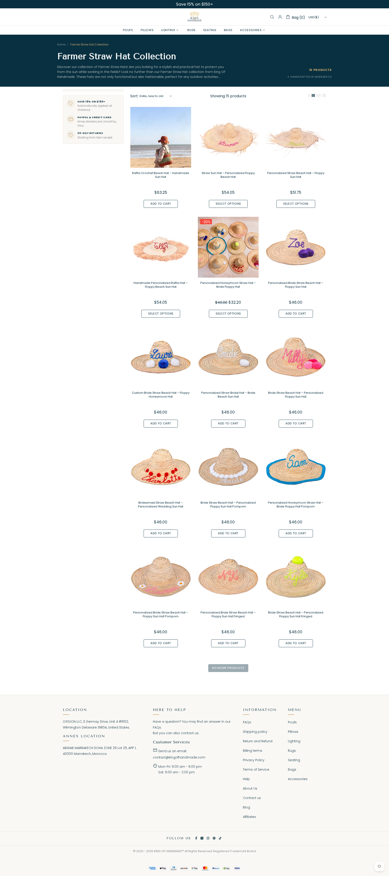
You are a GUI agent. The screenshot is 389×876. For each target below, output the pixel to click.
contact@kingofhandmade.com (179, 757)
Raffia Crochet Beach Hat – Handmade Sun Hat (160, 175)
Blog (246, 807)
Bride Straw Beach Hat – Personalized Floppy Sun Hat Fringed (295, 614)
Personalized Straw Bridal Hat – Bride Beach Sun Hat (228, 394)
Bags (292, 769)
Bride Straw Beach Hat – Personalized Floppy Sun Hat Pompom (228, 504)
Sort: (134, 96)
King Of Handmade (194, 17)
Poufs (292, 722)
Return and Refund (257, 741)
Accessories (298, 779)
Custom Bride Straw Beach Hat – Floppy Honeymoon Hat (161, 394)
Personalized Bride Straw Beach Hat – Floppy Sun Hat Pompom (160, 614)
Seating (294, 760)
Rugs (292, 750)
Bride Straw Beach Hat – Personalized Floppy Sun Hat (295, 394)
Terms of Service (256, 769)
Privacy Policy (254, 760)
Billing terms (252, 750)
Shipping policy (255, 731)
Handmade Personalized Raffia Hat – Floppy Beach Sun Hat (160, 285)
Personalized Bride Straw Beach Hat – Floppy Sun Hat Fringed (228, 614)
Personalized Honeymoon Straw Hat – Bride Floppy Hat (228, 285)
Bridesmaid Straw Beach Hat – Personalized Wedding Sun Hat (160, 504)
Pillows (293, 731)
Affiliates (249, 817)
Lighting (294, 741)
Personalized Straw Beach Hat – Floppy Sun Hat (295, 175)
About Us (250, 788)
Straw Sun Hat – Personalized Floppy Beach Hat (228, 175)
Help (246, 779)
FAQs (157, 727)
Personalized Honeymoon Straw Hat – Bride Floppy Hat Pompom (295, 504)
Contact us (252, 798)
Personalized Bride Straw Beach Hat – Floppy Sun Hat (295, 285)
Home (61, 44)
